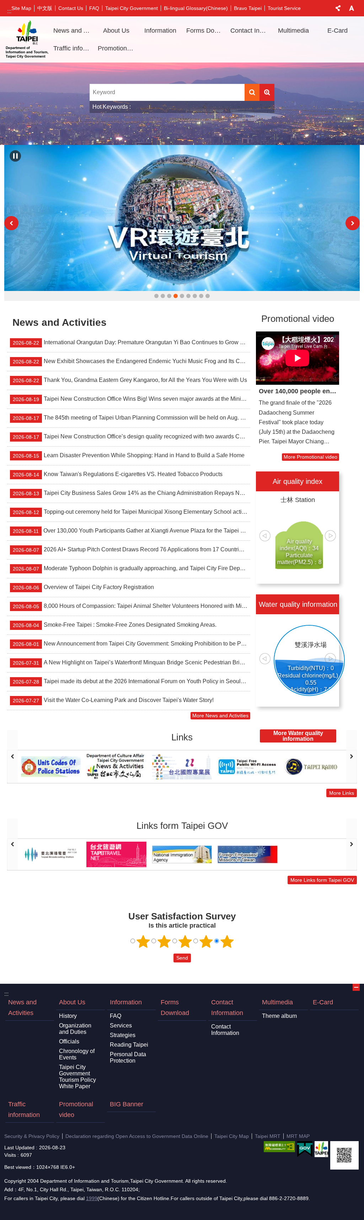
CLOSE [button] (338, 8)
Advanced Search (266, 92)
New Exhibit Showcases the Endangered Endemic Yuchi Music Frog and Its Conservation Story (131, 361)
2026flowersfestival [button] (163, 296)
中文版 (44, 8)
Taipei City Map (231, 1136)
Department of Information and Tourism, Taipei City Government (27, 39)
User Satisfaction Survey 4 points (206, 941)
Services (121, 1025)
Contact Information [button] (249, 30)
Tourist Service (284, 8)
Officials (69, 1041)
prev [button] (11, 223)
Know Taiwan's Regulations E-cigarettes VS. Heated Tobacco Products (118, 474)
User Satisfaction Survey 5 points (227, 941)
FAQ (94, 8)
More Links (341, 792)
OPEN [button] (356, 987)
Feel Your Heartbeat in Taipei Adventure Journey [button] (169, 296)
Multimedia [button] (293, 30)
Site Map (21, 8)
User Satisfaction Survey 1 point (143, 941)
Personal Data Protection (128, 1057)
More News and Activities (220, 715)
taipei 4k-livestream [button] (195, 296)
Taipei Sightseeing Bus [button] (201, 296)
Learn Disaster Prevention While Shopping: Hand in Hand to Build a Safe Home (129, 455)
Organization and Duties (75, 1028)
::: (9, 11)
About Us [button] (116, 30)
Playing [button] (15, 156)
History (68, 1016)
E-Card (337, 30)
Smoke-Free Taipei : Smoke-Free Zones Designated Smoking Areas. (114, 625)
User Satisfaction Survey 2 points (164, 941)
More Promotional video (310, 457)
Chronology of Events (77, 1054)
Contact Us (70, 8)
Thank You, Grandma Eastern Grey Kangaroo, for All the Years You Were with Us (130, 380)
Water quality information (298, 604)
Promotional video (117, 48)
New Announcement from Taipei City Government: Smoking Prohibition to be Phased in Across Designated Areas (131, 644)
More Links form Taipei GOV (322, 880)
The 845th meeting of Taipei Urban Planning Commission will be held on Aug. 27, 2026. (131, 418)
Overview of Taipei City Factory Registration (83, 587)
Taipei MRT (267, 1136)
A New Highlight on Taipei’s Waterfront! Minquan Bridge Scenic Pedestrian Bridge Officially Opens (131, 662)
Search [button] (252, 92)
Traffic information (72, 48)
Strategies (122, 1035)
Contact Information (227, 1007)
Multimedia (277, 1002)
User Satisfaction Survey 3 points (185, 941)
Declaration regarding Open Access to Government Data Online (136, 1136)
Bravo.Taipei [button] (188, 296)
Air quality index (297, 481)
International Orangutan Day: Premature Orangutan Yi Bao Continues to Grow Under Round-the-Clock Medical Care (131, 342)
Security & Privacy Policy (31, 1136)
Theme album (279, 1016)
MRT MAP (298, 1136)
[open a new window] (182, 218)
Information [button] (160, 30)
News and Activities (72, 30)
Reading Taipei (129, 1045)
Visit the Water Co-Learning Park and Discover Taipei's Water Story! (113, 700)
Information (126, 1002)
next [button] (353, 223)
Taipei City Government (131, 8)
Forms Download (205, 30)
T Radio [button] (207, 296)
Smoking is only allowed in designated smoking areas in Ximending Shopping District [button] (156, 296)
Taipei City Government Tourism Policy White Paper (77, 1076)
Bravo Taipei (248, 8)
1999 (91, 1198)
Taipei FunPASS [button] (182, 296)
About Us (72, 1002)
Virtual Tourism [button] (175, 296)
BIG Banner (126, 1104)
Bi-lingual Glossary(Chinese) (196, 8)
